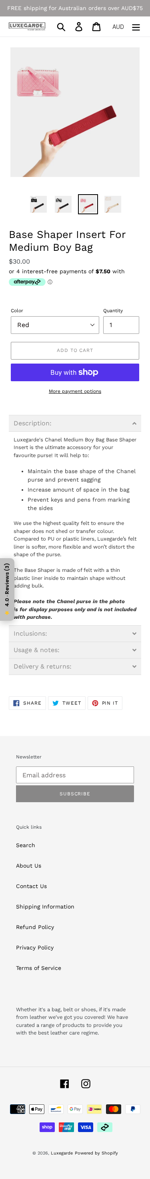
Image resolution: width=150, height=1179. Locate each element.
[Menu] (136, 26)
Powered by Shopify (96, 1153)
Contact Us (31, 886)
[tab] (75, 423)
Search (25, 845)
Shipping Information (45, 906)
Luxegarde (62, 1153)
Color (17, 310)
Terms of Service (38, 968)
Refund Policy (35, 927)
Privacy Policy (35, 947)
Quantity (113, 310)
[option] (38, 204)
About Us (28, 865)
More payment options (75, 391)
